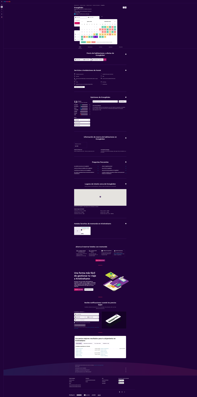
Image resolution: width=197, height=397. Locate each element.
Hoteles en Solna (78, 354)
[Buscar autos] (1, 9)
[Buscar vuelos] (1, 5)
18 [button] (84, 34)
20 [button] (89, 34)
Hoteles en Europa (82, 5)
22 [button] (94, 34)
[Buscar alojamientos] (1, 7)
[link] (100, 260)
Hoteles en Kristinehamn (96, 5)
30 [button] (96, 36)
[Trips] (1, 14)
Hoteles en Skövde (104, 351)
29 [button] (94, 36)
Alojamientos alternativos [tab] (88, 343)
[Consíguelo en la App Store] (121, 383)
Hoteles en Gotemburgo (105, 348)
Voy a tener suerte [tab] (97, 343)
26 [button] (86, 36)
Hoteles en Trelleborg (104, 355)
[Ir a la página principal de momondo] (7, 1)
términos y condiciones (90, 327)
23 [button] (96, 34)
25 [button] (84, 36)
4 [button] (84, 29)
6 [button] (89, 29)
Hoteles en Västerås (79, 355)
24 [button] (107, 34)
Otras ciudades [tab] (78, 343)
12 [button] (112, 29)
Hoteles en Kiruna (78, 351)
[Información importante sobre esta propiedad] (125, 138)
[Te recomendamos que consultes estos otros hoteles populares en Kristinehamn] (125, 223)
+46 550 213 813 (77, 12)
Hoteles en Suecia (89, 5)
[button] (2, 1)
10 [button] (107, 29)
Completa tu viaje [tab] (106, 343)
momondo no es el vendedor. (80, 368)
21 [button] (100, 34)
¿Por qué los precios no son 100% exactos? (83, 371)
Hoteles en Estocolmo (79, 348)
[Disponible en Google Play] (121, 380)
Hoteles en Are (103, 354)
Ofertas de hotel (76, 5)
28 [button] (91, 36)
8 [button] (94, 29)
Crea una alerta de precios (118, 253)
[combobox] (87, 314)
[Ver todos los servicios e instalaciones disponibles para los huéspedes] (125, 70)
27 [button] (89, 36)
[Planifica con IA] (1, 11)
